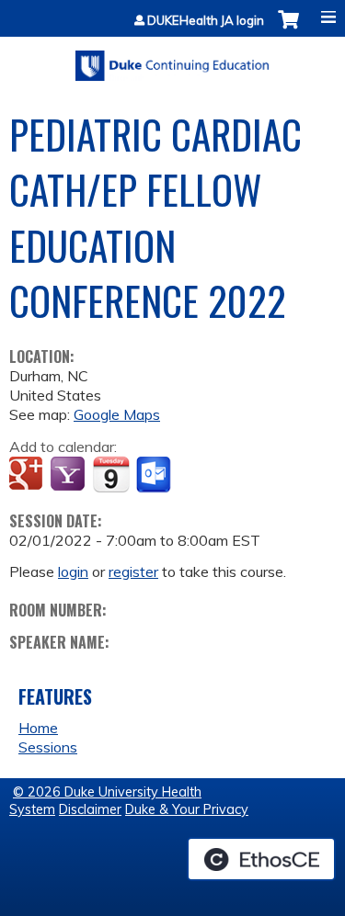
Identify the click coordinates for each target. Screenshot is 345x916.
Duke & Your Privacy (186, 809)
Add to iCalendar (111, 474)
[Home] (172, 59)
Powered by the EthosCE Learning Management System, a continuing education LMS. (261, 859)
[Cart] (288, 29)
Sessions (47, 747)
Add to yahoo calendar (69, 475)
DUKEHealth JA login (205, 21)
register (133, 571)
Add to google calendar (28, 475)
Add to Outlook (155, 475)
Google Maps (117, 414)
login (73, 571)
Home (38, 727)
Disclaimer (90, 809)
